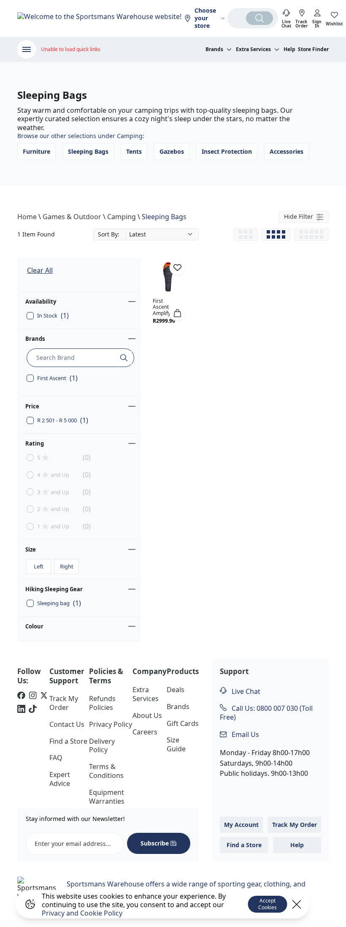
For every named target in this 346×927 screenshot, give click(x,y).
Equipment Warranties (106, 797)
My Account (241, 825)
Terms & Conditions (106, 771)
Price (32, 406)
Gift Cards (183, 723)
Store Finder (313, 49)
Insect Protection (227, 151)
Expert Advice (59, 779)
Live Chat (245, 691)
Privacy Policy (110, 724)
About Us (147, 715)
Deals (175, 689)
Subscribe (155, 843)
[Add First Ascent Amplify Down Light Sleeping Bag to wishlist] (177, 267)
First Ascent (57, 378)
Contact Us (66, 724)
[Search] (259, 18)
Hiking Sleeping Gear (54, 589)
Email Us (244, 734)
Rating (34, 443)
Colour (34, 626)
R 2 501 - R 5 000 (62, 420)
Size (30, 549)
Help (289, 49)
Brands (35, 339)
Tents (134, 151)
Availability (40, 301)
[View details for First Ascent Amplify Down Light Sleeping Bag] (168, 277)
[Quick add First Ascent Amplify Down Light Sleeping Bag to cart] (177, 313)
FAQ (55, 757)
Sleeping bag (59, 603)
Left (38, 566)
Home (27, 216)
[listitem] (21, 696)
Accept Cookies (267, 904)
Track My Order (63, 703)
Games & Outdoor (72, 216)
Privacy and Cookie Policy (82, 913)
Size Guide (176, 744)
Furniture (36, 151)
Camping (121, 216)
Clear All (40, 270)
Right (66, 566)
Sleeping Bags (88, 151)
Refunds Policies (102, 703)
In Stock (53, 315)
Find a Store (68, 741)
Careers (144, 732)
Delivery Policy (102, 746)
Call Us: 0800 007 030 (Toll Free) (266, 713)
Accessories (286, 151)
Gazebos (171, 151)
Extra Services (145, 694)
